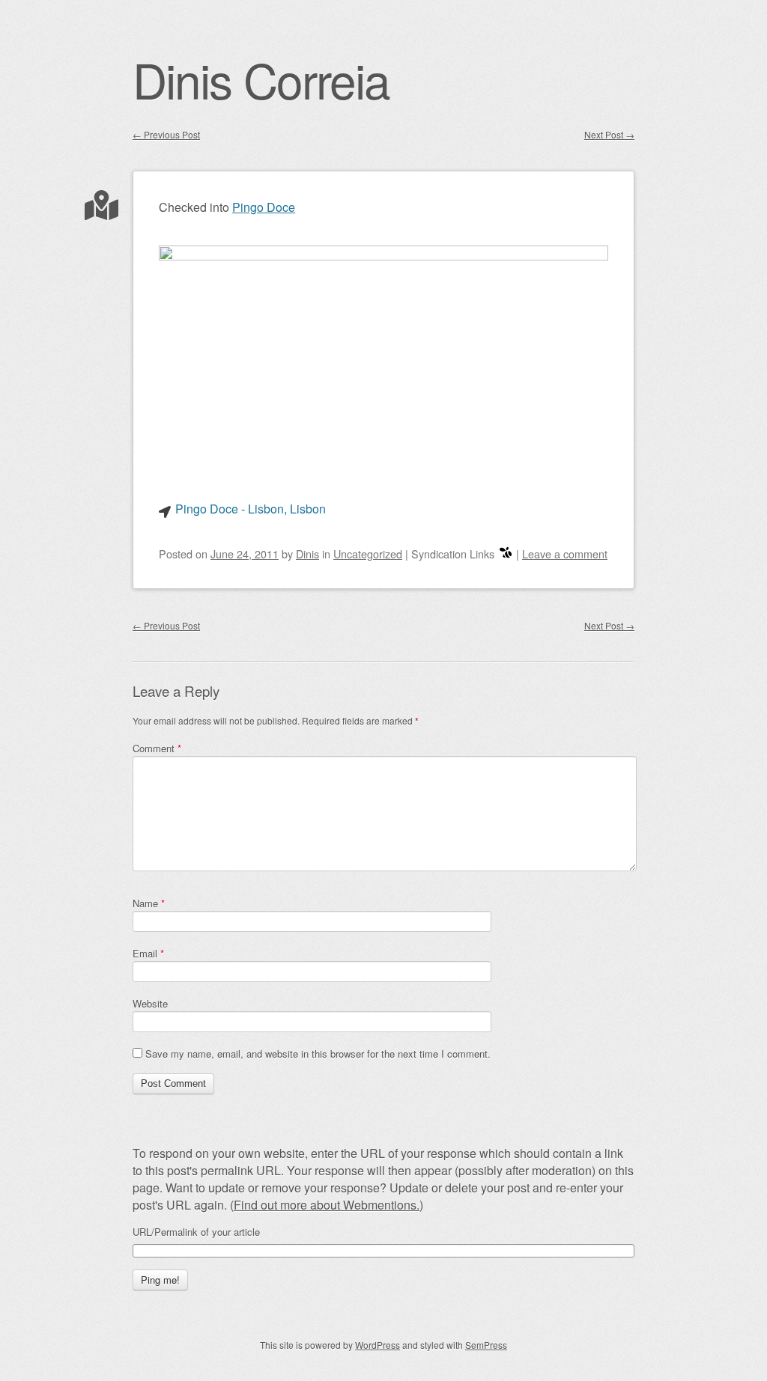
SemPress (486, 1344)
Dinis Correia (261, 79)
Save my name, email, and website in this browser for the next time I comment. (318, 1053)
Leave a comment (564, 553)
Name (149, 903)
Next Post (609, 134)
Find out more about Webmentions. (326, 1204)
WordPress (377, 1344)
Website (150, 1003)
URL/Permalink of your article (196, 1232)
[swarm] (505, 553)
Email (148, 953)
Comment (157, 748)
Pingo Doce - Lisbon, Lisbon (250, 508)
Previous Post (166, 134)
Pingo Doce (263, 207)
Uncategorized (367, 553)
